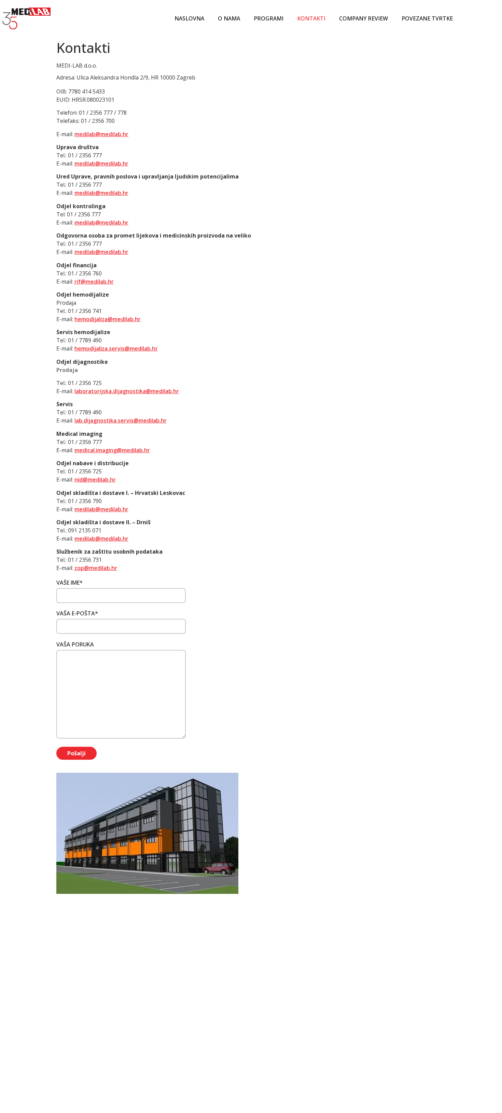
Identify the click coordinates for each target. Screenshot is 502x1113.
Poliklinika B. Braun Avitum (286, 1043)
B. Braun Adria (271, 1051)
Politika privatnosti (373, 1010)
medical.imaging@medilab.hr (112, 450)
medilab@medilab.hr (101, 134)
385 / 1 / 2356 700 (203, 1032)
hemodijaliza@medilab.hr (107, 319)
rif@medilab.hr (94, 281)
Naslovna (189, 18)
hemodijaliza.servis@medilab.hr (116, 348)
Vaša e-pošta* (77, 613)
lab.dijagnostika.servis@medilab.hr (120, 420)
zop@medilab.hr (95, 568)
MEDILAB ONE (270, 1035)
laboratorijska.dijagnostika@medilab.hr (126, 391)
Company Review (363, 18)
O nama (229, 18)
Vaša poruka (75, 644)
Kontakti (311, 18)
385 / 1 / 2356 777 (201, 1024)
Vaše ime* (69, 582)
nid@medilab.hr (95, 479)
